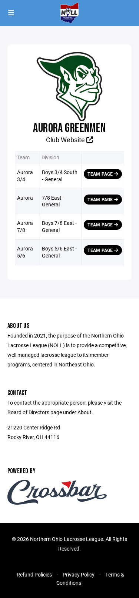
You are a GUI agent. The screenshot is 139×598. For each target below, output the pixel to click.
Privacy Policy (79, 574)
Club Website (66, 139)
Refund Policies (34, 574)
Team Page (100, 174)
